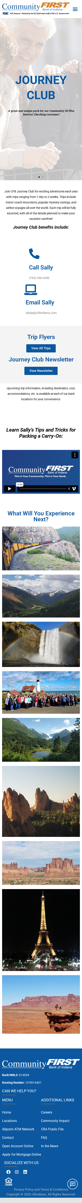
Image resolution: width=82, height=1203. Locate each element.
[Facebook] (8, 1172)
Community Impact (55, 1121)
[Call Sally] (34, 253)
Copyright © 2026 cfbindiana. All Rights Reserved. (41, 1194)
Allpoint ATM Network (18, 1129)
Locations (9, 1121)
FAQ (44, 1138)
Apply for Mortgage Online (21, 1154)
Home (6, 1112)
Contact (8, 1138)
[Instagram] (17, 1172)
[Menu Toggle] (75, 9)
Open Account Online (17, 1146)
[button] (4, 96)
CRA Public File (52, 1129)
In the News (49, 1146)
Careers (46, 1112)
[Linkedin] (25, 1172)
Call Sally (41, 267)
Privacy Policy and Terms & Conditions (41, 1189)
